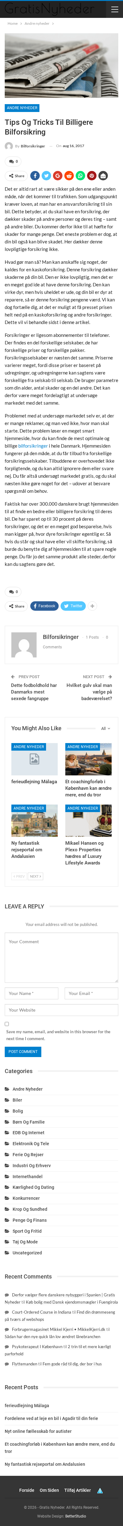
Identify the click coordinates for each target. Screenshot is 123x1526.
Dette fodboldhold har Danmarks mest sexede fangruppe (34, 692)
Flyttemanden (24, 1363)
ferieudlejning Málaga (27, 1405)
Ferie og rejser (28, 1154)
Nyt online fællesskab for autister (38, 1431)
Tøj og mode (25, 1241)
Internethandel (28, 1176)
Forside (26, 1490)
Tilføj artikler (77, 1490)
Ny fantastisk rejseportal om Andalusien (45, 1464)
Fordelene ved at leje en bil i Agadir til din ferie (51, 1418)
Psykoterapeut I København (37, 1346)
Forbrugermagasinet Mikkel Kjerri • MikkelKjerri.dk (58, 1329)
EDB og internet (28, 1132)
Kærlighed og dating (33, 1187)
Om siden (49, 1490)
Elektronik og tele (31, 1143)
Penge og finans (30, 1220)
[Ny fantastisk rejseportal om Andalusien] (34, 821)
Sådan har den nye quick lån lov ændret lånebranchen (52, 1336)
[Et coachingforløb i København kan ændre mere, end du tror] (88, 759)
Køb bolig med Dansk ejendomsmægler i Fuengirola (72, 1302)
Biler (17, 1100)
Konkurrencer (26, 1198)
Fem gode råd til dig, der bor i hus (72, 1363)
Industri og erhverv (32, 1165)
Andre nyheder (22, 108)
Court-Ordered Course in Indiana (41, 1312)
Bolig (18, 1111)
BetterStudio (75, 1516)
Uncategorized (27, 1252)
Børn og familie (29, 1122)
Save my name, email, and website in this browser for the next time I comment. (58, 1035)
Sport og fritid (27, 1231)
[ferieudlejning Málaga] (34, 759)
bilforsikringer (33, 446)
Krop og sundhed (30, 1209)
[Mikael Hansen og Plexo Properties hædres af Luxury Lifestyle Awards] (88, 821)
